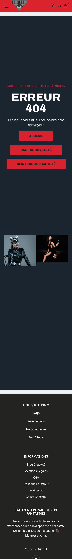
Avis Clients (36, 437)
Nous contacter (36, 429)
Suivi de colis (36, 421)
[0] (65, 6)
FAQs (36, 413)
